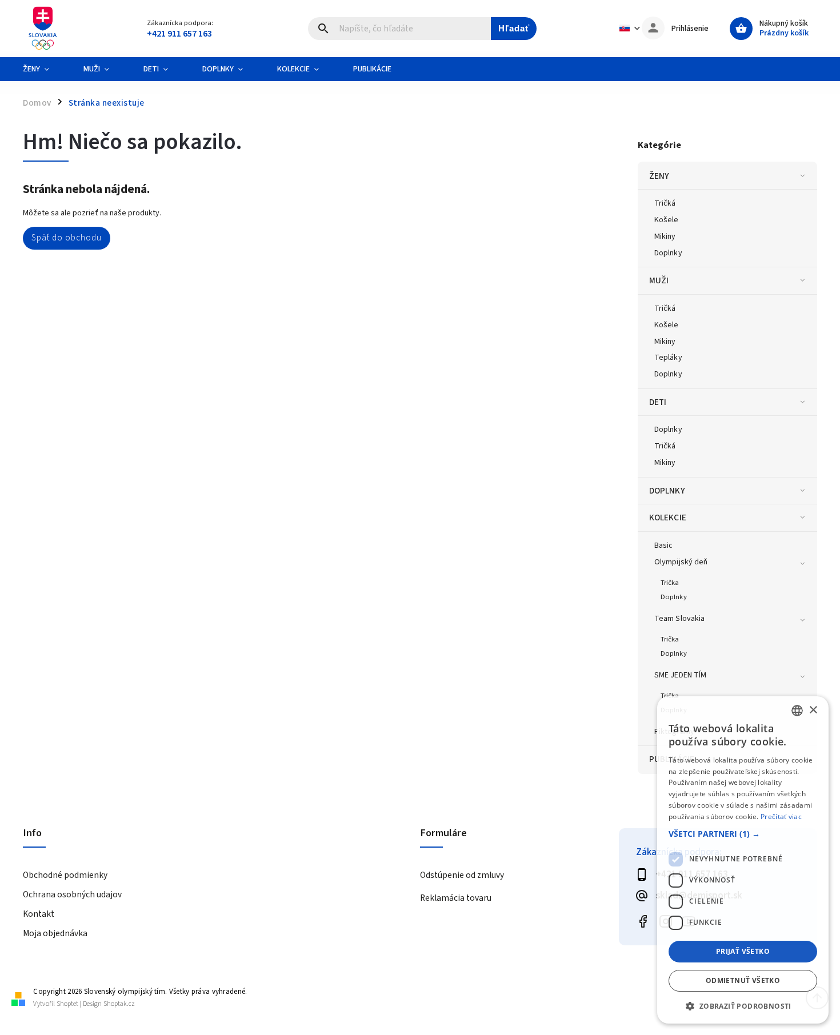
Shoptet (67, 1004)
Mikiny (665, 236)
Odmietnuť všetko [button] (743, 980)
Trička (670, 582)
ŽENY (659, 176)
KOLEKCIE (667, 517)
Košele (666, 220)
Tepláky (668, 357)
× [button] (813, 710)
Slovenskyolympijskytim (643, 921)
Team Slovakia (679, 618)
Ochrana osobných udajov (72, 894)
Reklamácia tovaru (455, 898)
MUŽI (659, 280)
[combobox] (797, 710)
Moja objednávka (55, 933)
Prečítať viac (781, 816)
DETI (657, 402)
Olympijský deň (680, 562)
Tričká (665, 203)
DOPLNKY (667, 490)
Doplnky (668, 253)
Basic (663, 545)
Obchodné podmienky (65, 875)
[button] (743, 833)
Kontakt (38, 914)
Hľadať (514, 28)
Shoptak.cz (119, 1004)
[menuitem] (44, 69)
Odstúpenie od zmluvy (462, 875)
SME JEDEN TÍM (680, 675)
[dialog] (743, 860)
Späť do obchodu (66, 237)
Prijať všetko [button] (743, 951)
